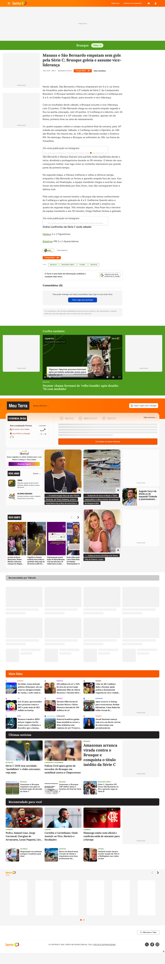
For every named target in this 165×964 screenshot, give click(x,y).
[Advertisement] (140, 787)
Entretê (59, 698)
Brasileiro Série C (68, 265)
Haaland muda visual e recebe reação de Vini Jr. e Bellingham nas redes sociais (109, 855)
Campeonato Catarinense (54, 762)
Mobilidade (61, 716)
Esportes (93, 265)
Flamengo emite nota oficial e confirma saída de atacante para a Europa (101, 836)
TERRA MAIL (115, 3)
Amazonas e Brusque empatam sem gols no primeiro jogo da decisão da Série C (31, 788)
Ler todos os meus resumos (108, 441)
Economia (99, 698)
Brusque (53, 265)
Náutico (47, 234)
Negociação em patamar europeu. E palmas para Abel (31, 853)
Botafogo (48, 241)
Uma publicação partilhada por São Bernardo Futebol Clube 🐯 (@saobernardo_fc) (75, 153)
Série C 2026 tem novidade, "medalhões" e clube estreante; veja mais (23, 769)
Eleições (20, 681)
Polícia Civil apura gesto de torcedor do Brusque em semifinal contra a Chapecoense (63, 769)
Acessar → (37, 473)
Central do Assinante (132, 3)
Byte (19, 716)
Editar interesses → (150, 417)
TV (18, 698)
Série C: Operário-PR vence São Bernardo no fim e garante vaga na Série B (108, 788)
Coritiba (48, 830)
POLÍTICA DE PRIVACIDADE (104, 944)
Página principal (20, 3)
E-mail (149, 3)
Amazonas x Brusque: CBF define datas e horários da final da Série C (70, 788)
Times (96, 45)
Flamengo (9, 830)
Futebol (82, 265)
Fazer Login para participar (82, 300)
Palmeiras (24, 849)
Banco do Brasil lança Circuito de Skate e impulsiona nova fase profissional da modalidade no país (68, 855)
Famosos (60, 681)
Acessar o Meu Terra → (41, 405)
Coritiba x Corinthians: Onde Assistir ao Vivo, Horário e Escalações (61, 836)
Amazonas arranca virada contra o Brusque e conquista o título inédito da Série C (100, 755)
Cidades (98, 681)
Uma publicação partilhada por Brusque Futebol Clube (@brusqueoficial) (75, 223)
